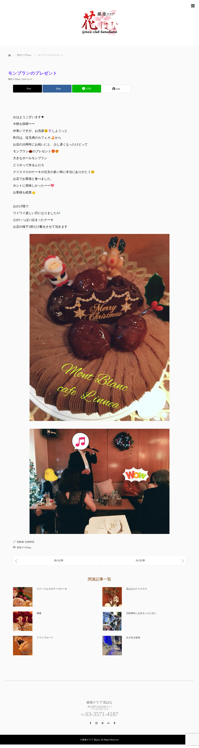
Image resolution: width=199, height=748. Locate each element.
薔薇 (39, 613)
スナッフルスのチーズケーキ (52, 588)
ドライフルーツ (45, 637)
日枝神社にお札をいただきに (141, 613)
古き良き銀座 (133, 637)
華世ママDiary (14, 79)
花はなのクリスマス (136, 588)
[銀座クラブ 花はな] (99, 44)
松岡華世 (29, 542)
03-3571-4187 (101, 714)
